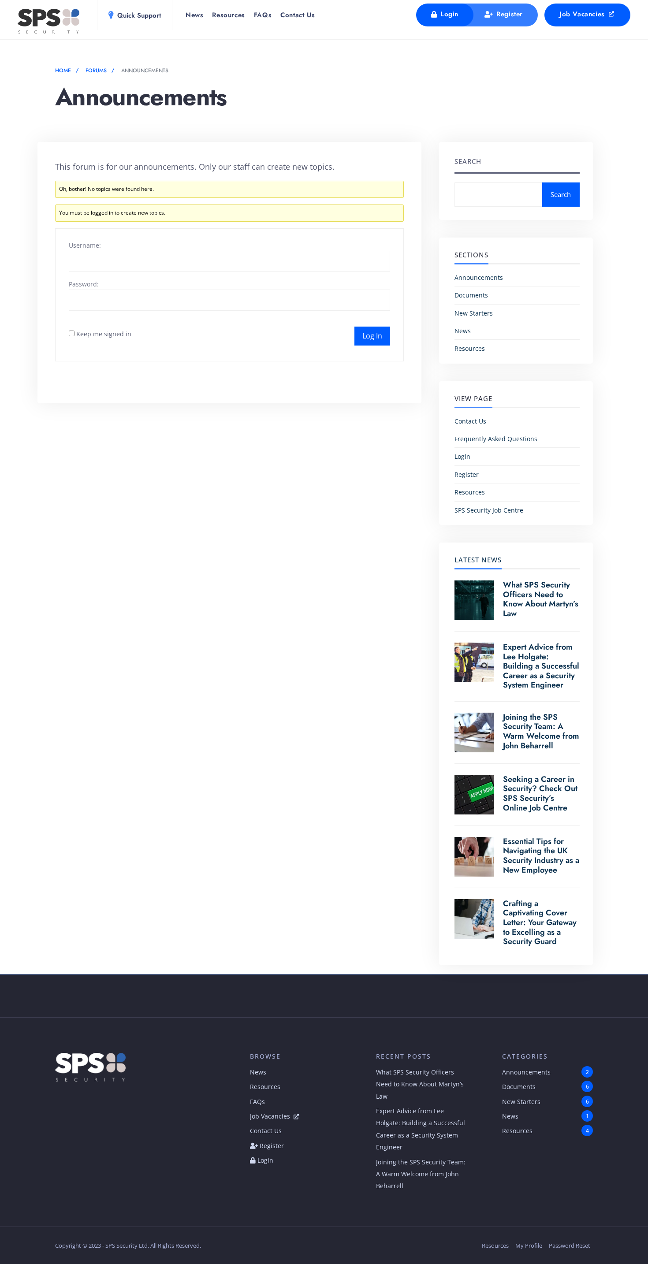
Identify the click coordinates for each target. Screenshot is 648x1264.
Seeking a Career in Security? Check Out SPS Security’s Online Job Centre (540, 793)
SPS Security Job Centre (488, 510)
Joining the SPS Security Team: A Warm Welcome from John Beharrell (541, 731)
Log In (372, 336)
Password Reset (569, 1245)
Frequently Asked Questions (495, 439)
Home (63, 70)
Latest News (478, 559)
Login (448, 14)
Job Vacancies (583, 14)
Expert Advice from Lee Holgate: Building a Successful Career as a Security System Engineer (541, 666)
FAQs (263, 15)
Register (508, 14)
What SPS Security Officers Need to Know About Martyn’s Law (540, 599)
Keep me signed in (103, 334)
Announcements (478, 277)
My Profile (528, 1245)
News (194, 15)
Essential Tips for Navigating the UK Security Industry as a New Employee (541, 856)
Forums (96, 70)
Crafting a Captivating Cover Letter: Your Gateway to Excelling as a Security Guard (540, 922)
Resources (228, 15)
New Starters (473, 313)
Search (467, 161)
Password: (84, 284)
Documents (471, 295)
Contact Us (297, 15)
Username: (85, 245)
